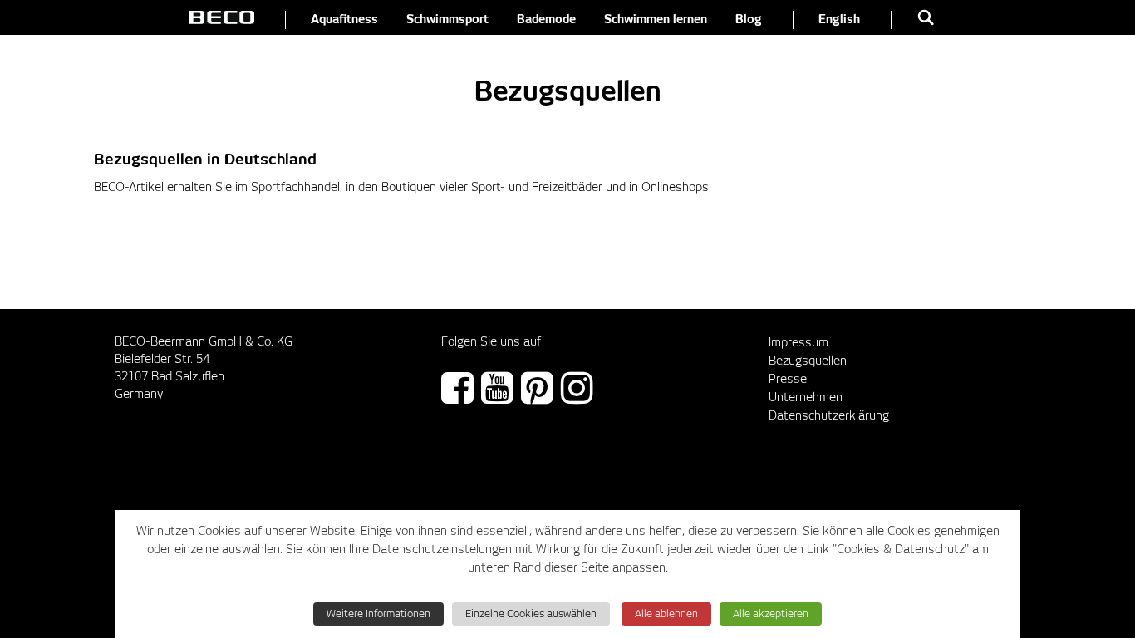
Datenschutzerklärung (829, 416)
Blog (748, 20)
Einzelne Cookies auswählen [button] (531, 614)
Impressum (798, 343)
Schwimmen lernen (655, 20)
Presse (788, 379)
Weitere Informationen (378, 614)
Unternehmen (806, 398)
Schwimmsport (447, 20)
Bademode (546, 20)
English (839, 20)
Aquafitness (344, 20)
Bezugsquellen (808, 361)
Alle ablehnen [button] (666, 614)
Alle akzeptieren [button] (770, 614)
